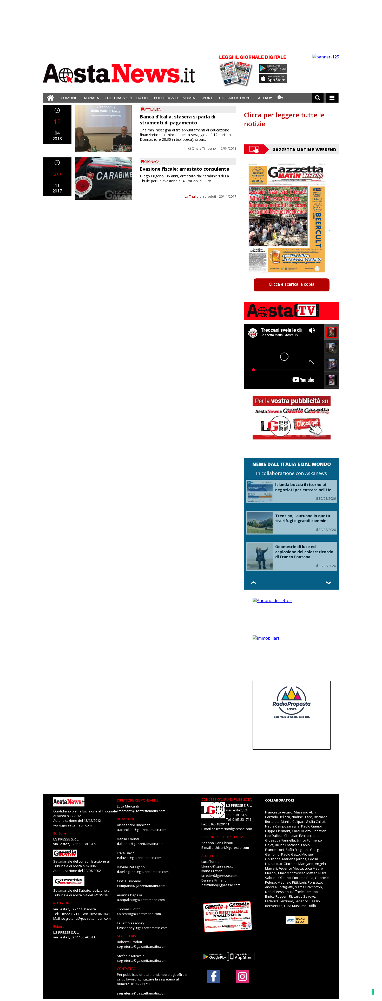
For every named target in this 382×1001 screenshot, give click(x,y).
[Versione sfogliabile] (236, 70)
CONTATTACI (126, 968)
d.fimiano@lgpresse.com (220, 885)
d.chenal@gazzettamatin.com (140, 843)
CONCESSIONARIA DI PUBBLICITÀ (226, 799)
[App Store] (273, 78)
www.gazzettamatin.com (72, 825)
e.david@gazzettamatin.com (139, 857)
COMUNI (68, 97)
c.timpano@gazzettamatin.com (141, 885)
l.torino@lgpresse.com (218, 866)
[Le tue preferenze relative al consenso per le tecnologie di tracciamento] (373, 992)
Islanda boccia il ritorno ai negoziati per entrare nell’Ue (303, 487)
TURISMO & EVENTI (235, 97)
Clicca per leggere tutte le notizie (284, 119)
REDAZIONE (62, 903)
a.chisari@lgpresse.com (230, 847)
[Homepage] (50, 98)
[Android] (273, 68)
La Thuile (192, 196)
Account (207, 855)
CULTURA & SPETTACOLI (126, 97)
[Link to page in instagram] (242, 980)
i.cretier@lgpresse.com (219, 875)
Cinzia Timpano (204, 148)
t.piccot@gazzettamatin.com (139, 913)
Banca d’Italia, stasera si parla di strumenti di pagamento (177, 120)
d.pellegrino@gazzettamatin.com (143, 871)
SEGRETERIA (126, 935)
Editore (59, 833)
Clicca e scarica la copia (291, 284)
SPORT (207, 97)
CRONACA (90, 97)
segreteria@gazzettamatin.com (86, 918)
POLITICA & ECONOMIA (174, 97)
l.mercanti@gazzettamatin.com (141, 811)
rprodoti (209, 196)
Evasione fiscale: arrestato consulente (184, 169)
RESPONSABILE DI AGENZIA (222, 837)
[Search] (318, 98)
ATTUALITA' (152, 109)
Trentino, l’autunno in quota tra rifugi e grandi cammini (302, 518)
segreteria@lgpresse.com (232, 828)
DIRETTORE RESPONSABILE (137, 800)
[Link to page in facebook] (213, 976)
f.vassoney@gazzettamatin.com (142, 927)
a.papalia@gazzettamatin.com (141, 899)
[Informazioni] (280, 98)
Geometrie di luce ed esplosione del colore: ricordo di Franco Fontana (304, 551)
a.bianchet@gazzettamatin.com (142, 829)
